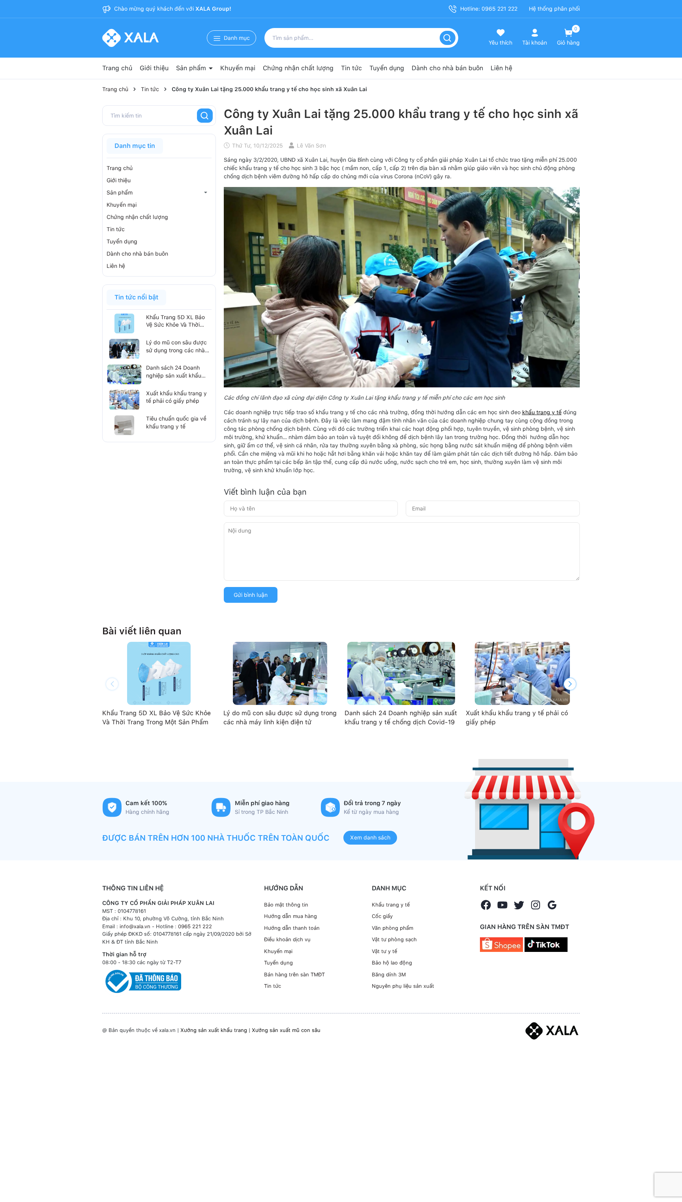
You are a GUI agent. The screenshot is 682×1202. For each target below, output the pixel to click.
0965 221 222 (195, 926)
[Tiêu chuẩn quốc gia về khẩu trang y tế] (124, 425)
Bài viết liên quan (142, 631)
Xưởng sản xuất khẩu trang (213, 1030)
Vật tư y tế (384, 951)
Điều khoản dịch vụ (287, 939)
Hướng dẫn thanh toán (292, 928)
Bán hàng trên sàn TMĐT (294, 975)
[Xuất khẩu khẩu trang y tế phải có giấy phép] (124, 399)
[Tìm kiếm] (447, 38)
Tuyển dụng (386, 68)
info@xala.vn (135, 926)
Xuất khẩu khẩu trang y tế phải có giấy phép (176, 397)
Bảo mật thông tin (286, 905)
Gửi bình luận (251, 595)
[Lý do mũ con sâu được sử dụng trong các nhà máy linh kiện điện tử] (124, 349)
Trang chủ (117, 68)
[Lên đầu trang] (669, 1177)
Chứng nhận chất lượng (298, 68)
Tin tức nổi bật (136, 297)
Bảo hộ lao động (392, 963)
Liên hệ (501, 68)
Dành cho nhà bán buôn (447, 68)
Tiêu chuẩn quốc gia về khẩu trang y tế (176, 423)
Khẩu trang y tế (391, 905)
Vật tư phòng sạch (394, 939)
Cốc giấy (382, 916)
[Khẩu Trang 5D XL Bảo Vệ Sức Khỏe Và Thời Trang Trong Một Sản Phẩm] (124, 323)
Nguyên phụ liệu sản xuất (403, 986)
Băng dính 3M (389, 975)
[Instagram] (535, 905)
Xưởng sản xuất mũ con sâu (286, 1030)
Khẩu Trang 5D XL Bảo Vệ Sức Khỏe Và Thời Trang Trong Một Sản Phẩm (175, 321)
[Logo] (551, 1030)
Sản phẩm (192, 68)
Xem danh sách (370, 837)
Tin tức (351, 68)
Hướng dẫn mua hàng (290, 916)
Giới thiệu (154, 68)
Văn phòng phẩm (392, 928)
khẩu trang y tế (542, 412)
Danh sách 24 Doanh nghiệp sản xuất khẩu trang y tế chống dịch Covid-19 (174, 372)
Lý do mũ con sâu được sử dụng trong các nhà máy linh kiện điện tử (176, 346)
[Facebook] (486, 905)
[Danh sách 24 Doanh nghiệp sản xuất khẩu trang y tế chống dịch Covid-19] (124, 374)
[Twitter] (519, 905)
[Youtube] (502, 905)
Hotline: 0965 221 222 (488, 9)
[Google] (552, 905)
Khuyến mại (237, 68)
